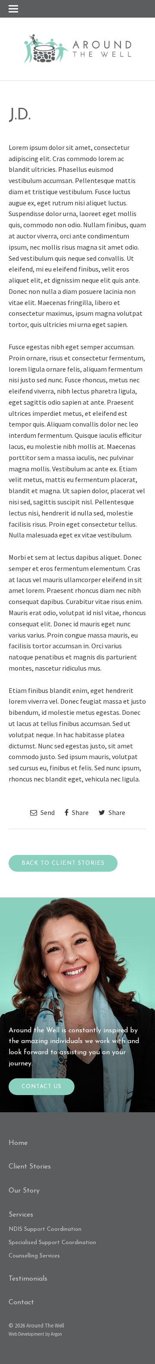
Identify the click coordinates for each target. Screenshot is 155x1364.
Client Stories (30, 1166)
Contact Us (42, 1086)
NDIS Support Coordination (45, 1229)
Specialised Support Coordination (52, 1242)
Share (80, 812)
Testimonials (28, 1279)
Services (21, 1214)
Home (18, 1143)
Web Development (26, 1334)
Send (47, 812)
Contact (21, 1302)
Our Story (24, 1190)
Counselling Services (34, 1256)
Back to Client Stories (63, 863)
